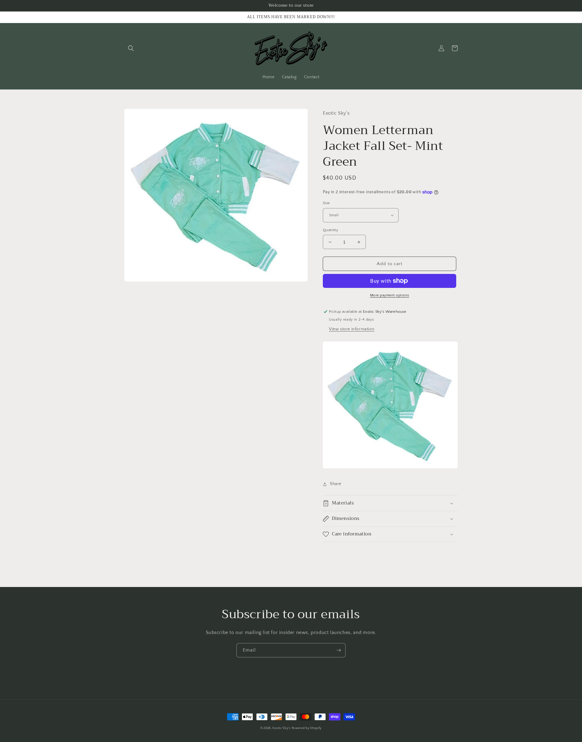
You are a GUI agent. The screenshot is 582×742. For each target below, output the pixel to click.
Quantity (330, 230)
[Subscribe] (338, 650)
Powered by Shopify (307, 728)
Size (326, 203)
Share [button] (335, 483)
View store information (351, 329)
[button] (131, 48)
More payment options (389, 295)
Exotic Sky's (281, 728)
